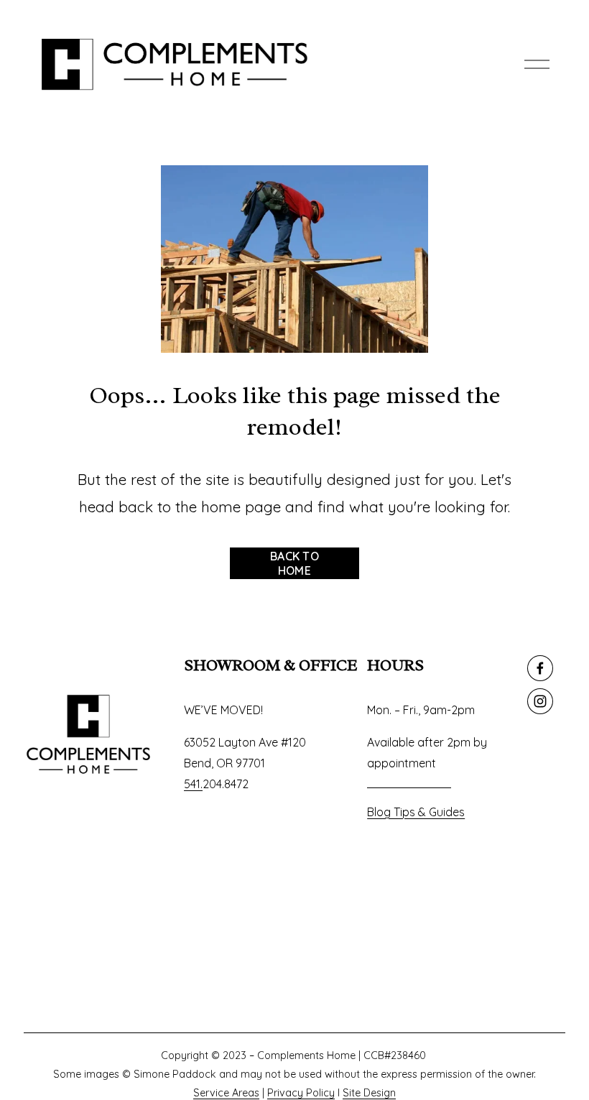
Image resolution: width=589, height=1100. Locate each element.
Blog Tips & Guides (416, 812)
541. (193, 784)
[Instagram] (540, 701)
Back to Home (294, 563)
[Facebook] (540, 668)
